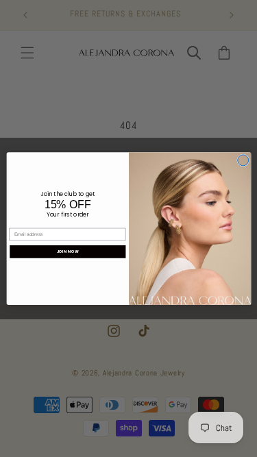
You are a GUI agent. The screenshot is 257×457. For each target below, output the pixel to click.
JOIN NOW (68, 251)
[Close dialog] (242, 160)
